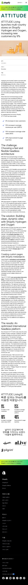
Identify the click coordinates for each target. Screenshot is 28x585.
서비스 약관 (5, 562)
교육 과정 (4, 526)
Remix (12, 239)
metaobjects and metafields (17, 259)
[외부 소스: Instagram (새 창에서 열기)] (14, 578)
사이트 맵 (4, 571)
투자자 (4, 488)
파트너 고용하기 (6, 546)
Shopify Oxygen (5, 238)
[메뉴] (26, 2)
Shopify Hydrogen (14, 234)
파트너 (4, 506)
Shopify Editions (6, 485)
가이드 (4, 523)
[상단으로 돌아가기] (3, 473)
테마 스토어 (5, 500)
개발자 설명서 (5, 497)
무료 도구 (4, 529)
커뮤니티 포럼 (5, 543)
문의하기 (20, 2)
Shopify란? (5, 482)
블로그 (4, 517)
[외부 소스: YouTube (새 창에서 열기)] (10, 578)
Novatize (19, 110)
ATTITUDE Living (5, 84)
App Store (5, 503)
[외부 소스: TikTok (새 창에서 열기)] (17, 578)
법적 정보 (4, 565)
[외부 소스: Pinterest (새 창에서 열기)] (24, 578)
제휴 (3, 508)
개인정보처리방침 (6, 568)
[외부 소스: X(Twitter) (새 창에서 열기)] (7, 578)
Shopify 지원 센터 (7, 541)
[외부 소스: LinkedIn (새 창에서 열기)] (21, 578)
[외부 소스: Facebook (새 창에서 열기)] (3, 578)
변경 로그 (4, 532)
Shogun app (16, 248)
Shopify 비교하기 (6, 520)
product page (14, 296)
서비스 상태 (5, 549)
